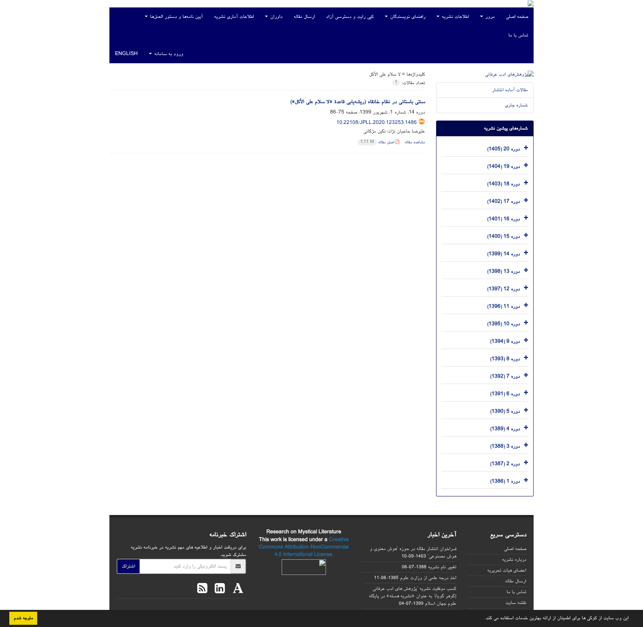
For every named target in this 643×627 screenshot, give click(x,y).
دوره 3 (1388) (505, 446)
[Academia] (236, 589)
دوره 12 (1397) (503, 288)
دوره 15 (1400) (503, 236)
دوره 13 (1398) (503, 271)
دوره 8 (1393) (505, 358)
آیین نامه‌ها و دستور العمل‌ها (175, 16)
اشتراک (128, 566)
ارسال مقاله (304, 16)
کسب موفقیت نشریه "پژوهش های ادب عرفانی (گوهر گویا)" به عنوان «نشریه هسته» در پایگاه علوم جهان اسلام (412, 596)
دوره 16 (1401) (503, 219)
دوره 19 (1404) (503, 166)
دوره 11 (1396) (503, 306)
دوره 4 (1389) (505, 428)
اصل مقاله (378, 142)
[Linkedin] (218, 589)
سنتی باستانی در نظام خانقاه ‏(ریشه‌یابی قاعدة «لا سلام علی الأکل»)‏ (357, 102)
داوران (275, 16)
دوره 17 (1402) (503, 201)
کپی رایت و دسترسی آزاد (350, 16)
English (126, 54)
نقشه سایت (515, 603)
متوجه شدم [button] (23, 618)
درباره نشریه (514, 559)
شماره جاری (516, 105)
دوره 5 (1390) (505, 411)
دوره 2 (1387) (505, 463)
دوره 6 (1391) (505, 393)
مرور (489, 16)
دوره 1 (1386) (505, 481)
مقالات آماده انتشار (510, 90)
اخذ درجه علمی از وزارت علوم (428, 578)
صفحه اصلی (517, 16)
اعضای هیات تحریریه (506, 570)
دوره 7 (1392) (505, 376)
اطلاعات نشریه (454, 16)
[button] (482, 618)
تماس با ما (518, 35)
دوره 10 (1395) (503, 323)
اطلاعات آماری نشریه (234, 16)
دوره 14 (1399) (503, 253)
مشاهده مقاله (414, 142)
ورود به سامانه (168, 54)
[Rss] (202, 589)
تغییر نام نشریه (442, 567)
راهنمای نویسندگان (406, 16)
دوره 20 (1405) (503, 149)
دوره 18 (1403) (503, 184)
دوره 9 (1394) (505, 341)
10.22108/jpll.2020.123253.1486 (376, 123)
